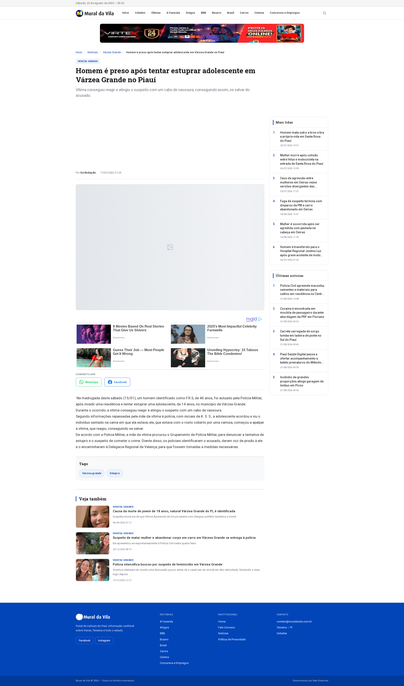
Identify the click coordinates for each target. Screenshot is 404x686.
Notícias (93, 52)
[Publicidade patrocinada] (202, 33)
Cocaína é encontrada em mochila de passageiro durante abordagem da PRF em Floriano (302, 312)
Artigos (190, 12)
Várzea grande (91, 473)
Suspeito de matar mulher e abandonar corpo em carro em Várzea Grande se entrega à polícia (184, 538)
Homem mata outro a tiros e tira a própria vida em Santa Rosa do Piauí (302, 136)
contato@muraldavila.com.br (294, 621)
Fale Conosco (226, 627)
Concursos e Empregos (285, 12)
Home (222, 621)
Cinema (259, 12)
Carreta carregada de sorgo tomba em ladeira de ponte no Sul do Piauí (300, 335)
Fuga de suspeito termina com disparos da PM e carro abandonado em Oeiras (301, 205)
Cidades (140, 12)
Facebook (84, 640)
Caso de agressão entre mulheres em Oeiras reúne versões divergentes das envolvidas (298, 182)
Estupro (115, 473)
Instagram (104, 640)
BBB (203, 12)
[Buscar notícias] (324, 13)
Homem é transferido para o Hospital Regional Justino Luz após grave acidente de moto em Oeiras (300, 251)
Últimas (156, 12)
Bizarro (216, 12)
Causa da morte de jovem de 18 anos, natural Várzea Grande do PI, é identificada (174, 511)
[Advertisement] (170, 132)
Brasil (230, 12)
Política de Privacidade (232, 639)
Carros (244, 12)
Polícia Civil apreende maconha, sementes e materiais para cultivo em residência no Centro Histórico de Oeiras (302, 290)
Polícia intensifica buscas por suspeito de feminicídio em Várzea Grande (167, 564)
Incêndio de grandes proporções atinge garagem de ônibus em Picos (302, 381)
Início (125, 12)
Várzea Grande (112, 52)
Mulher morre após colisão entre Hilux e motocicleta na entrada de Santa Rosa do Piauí (301, 159)
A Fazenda (173, 12)
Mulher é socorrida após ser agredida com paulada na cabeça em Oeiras (300, 228)
